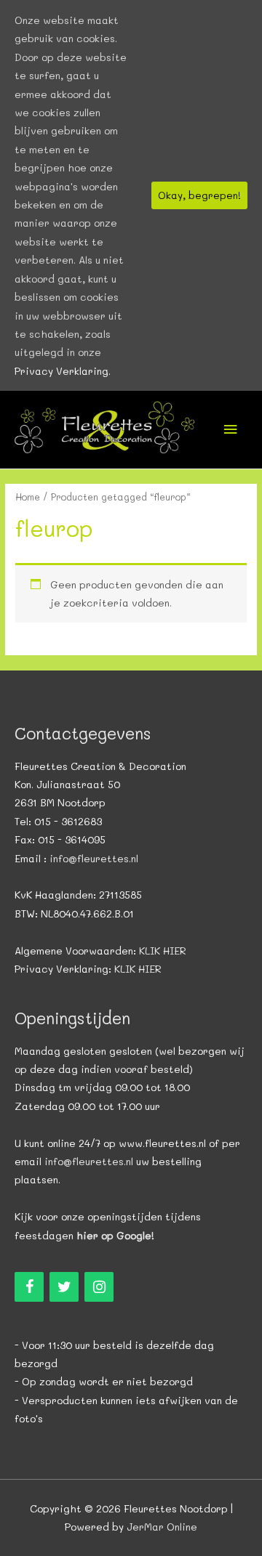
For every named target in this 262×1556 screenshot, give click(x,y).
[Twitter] (64, 1287)
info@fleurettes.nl (93, 858)
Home (27, 497)
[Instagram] (99, 1287)
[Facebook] (29, 1287)
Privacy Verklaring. (63, 371)
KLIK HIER (162, 950)
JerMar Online (162, 1526)
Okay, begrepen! (199, 195)
